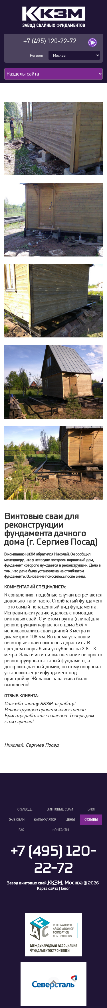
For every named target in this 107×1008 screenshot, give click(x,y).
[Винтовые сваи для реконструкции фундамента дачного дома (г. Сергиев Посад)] (53, 139)
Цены (70, 820)
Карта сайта (47, 888)
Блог (92, 809)
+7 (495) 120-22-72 (49, 41)
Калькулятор (45, 820)
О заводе (25, 809)
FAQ (21, 830)
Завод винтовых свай (27, 883)
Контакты (61, 830)
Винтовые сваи (60, 809)
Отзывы (91, 820)
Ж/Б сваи (17, 820)
